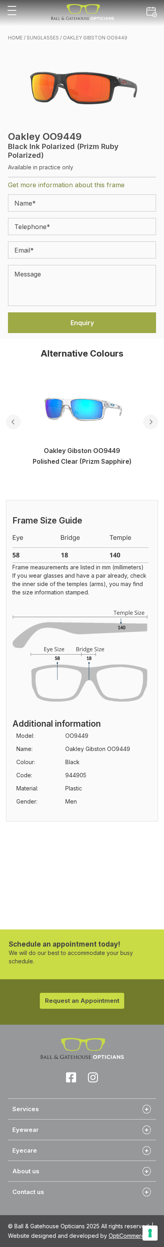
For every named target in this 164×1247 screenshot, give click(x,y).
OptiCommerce (128, 1235)
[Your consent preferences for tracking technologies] (150, 1233)
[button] (12, 11)
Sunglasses (43, 38)
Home (15, 38)
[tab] (82, 1108)
